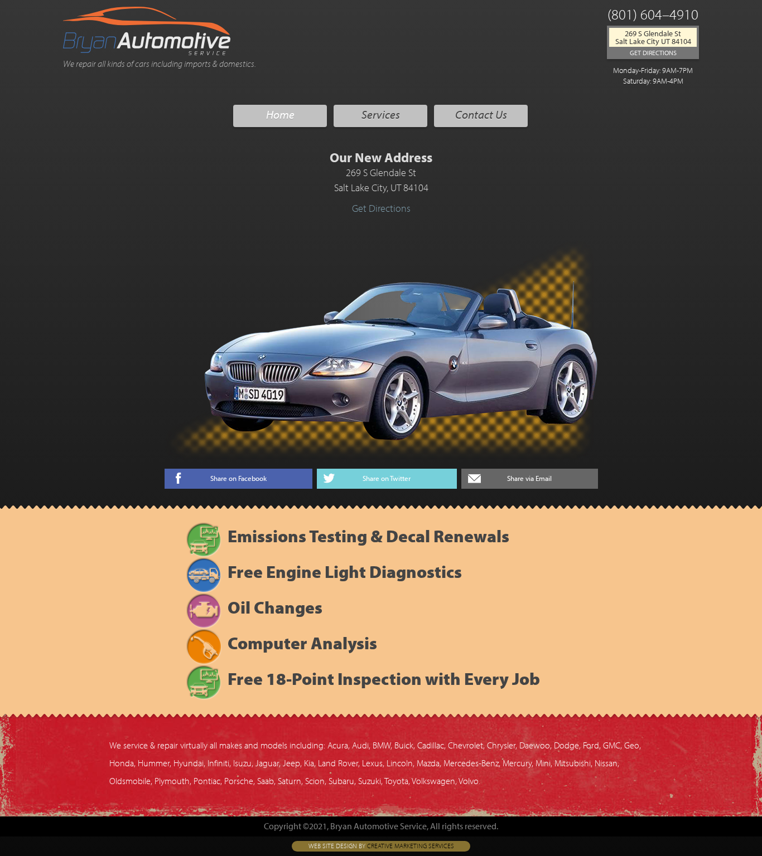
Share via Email (529, 478)
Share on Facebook (238, 478)
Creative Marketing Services (410, 846)
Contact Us (481, 115)
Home (280, 115)
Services (380, 115)
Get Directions (653, 52)
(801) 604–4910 (652, 15)
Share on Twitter (387, 478)
